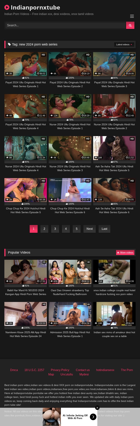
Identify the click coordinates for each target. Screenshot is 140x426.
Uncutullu (67, 374)
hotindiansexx (105, 370)
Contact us (83, 370)
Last (104, 228)
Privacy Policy (60, 370)
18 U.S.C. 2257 (34, 370)
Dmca (14, 370)
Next (90, 228)
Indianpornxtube (34, 7)
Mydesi (84, 374)
